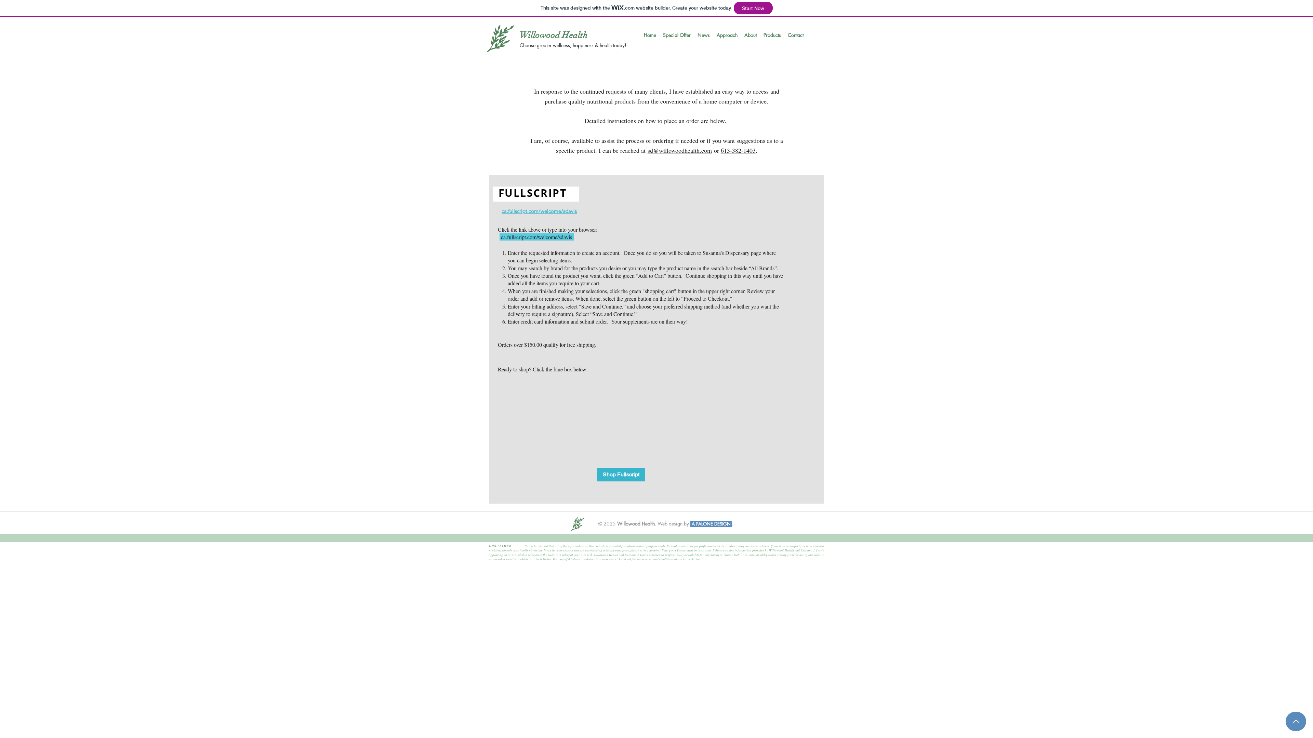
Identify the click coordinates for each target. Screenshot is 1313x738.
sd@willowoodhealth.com (680, 150)
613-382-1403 (738, 150)
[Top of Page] (1296, 721)
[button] (677, 35)
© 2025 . (627, 523)
